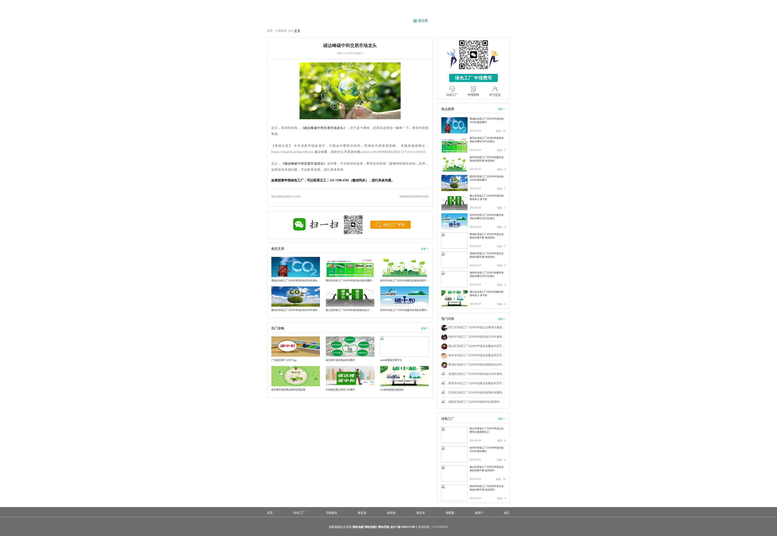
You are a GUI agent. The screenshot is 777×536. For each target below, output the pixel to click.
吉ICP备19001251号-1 (403, 527)
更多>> (425, 248)
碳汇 (507, 512)
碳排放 (391, 512)
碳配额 (450, 512)
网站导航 (384, 527)
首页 (270, 30)
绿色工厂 (299, 512)
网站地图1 (371, 527)
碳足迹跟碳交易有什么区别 (285, 196)
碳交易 (282, 30)
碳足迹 (362, 512)
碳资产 (479, 512)
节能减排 (331, 512)
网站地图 (358, 527)
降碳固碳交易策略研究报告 (414, 196)
